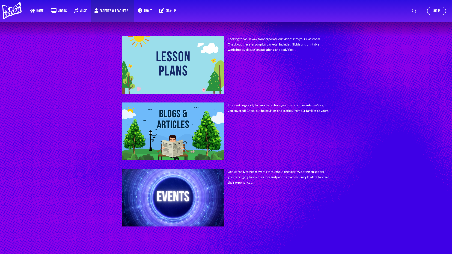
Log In (436, 10)
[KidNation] (13, 10)
